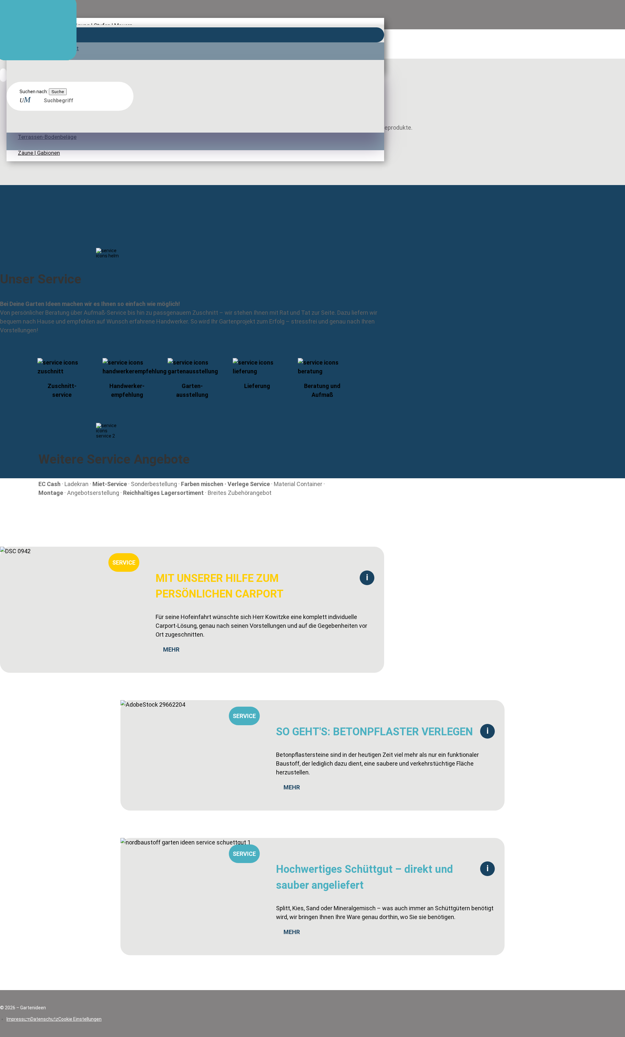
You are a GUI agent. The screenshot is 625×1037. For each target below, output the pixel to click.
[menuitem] (195, 3)
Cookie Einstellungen (80, 1019)
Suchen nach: (34, 91)
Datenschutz (44, 1019)
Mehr (171, 649)
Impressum (19, 1019)
